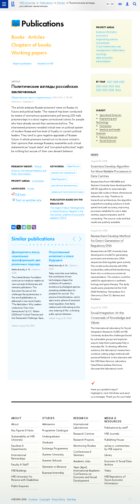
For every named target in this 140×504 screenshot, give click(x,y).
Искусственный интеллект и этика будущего (61, 256)
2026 (115, 81)
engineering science (107, 39)
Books (17, 37)
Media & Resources (113, 419)
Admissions (48, 424)
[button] (26, 245)
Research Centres (83, 433)
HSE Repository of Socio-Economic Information (115, 480)
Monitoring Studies (84, 445)
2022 (111, 86)
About (16, 418)
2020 (99, 89)
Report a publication (22, 63)
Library (108, 455)
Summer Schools (51, 460)
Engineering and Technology (106, 120)
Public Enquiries (20, 486)
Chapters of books (31, 45)
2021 (117, 86)
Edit (130, 498)
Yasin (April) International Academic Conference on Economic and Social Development (86, 473)
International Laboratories (80, 425)
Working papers (29, 52)
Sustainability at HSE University (23, 438)
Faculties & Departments (18, 447)
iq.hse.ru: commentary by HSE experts (117, 447)
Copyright (44, 499)
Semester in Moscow (54, 466)
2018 (111, 89)
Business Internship (53, 472)
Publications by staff (116, 427)
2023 (105, 86)
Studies (48, 418)
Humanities (105, 125)
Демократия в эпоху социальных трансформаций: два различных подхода (26, 258)
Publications (42, 23)
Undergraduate (51, 436)
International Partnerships (18, 456)
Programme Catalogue (55, 430)
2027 (109, 81)
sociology (101, 54)
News (94, 155)
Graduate (47, 442)
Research (80, 418)
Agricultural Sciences (110, 115)
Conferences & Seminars (82, 453)
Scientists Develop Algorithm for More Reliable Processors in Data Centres (111, 171)
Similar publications (33, 239)
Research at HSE (45, 63)
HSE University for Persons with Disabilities (24, 478)
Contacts (33, 499)
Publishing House (114, 439)
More (118, 89)
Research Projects (83, 439)
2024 (99, 86)
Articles (36, 37)
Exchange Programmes (55, 448)
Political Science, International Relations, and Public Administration (28, 170)
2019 (105, 89)
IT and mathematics (106, 46)
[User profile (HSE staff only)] (127, 4)
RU (108, 4)
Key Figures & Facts (22, 430)
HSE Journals (111, 433)
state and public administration (104, 59)
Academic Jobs (81, 461)
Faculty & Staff (20, 464)
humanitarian (103, 42)
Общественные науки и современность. (31, 97)
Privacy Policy (58, 499)
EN (112, 4)
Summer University (53, 454)
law (119, 46)
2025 (122, 81)
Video (107, 470)
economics (102, 35)
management (103, 50)
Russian (30, 188)
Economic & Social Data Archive (118, 462)
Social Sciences (108, 140)
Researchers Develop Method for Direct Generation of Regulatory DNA (110, 241)
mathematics (118, 50)
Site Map (71, 499)
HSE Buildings (18, 470)
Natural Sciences (108, 137)
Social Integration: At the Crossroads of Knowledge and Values (111, 317)
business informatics (106, 31)
